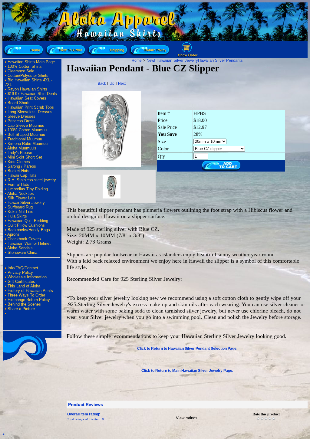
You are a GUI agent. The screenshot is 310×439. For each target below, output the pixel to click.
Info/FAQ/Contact (23, 268)
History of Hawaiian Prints (30, 290)
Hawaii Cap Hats (22, 175)
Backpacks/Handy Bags (29, 230)
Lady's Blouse (20, 152)
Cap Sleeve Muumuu (26, 125)
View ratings (186, 418)
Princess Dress (21, 121)
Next (122, 83)
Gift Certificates (21, 281)
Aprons (13, 234)
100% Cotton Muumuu (27, 130)
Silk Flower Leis (21, 198)
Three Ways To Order (26, 295)
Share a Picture (21, 308)
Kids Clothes (19, 161)
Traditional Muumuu (25, 139)
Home (137, 60)
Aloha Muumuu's (21, 148)
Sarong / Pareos (22, 166)
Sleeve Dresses (21, 116)
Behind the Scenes (24, 304)
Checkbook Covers (24, 239)
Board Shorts (19, 102)
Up (112, 83)
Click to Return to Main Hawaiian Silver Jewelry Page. (187, 371)
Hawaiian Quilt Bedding (28, 220)
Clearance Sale (21, 71)
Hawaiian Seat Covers (27, 98)
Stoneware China (22, 252)
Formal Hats (18, 184)
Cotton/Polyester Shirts (28, 75)
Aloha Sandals (20, 248)
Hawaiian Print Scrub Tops (31, 107)
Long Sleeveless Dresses (30, 112)
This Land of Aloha (24, 286)
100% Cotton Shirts (25, 66)
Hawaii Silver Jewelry (26, 202)
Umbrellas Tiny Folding (28, 189)
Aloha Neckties (20, 193)
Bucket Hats (18, 171)
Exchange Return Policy (29, 299)
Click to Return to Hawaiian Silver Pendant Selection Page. (187, 348)
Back (102, 83)
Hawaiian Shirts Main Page (31, 62)
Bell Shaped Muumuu (26, 134)
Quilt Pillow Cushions (26, 225)
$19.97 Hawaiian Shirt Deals (32, 93)
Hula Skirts (17, 216)
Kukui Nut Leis (20, 211)
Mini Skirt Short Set (25, 157)
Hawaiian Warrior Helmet (29, 243)
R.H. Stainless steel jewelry (32, 180)
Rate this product (266, 414)
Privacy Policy (20, 272)
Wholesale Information (27, 277)
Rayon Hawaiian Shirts (27, 89)
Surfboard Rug (20, 207)
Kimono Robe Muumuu (28, 143)
